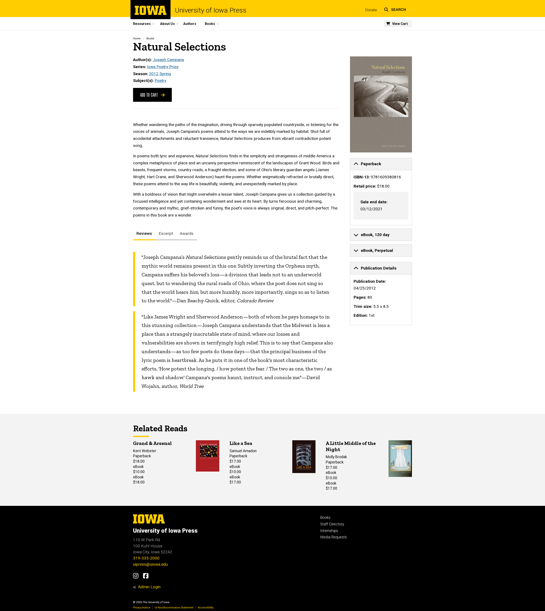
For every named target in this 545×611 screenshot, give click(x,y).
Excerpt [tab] (166, 233)
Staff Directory (332, 524)
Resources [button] (142, 24)
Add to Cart (149, 94)
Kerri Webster (144, 451)
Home (137, 38)
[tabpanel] (236, 322)
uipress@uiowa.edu (150, 564)
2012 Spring (160, 73)
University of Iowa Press (211, 10)
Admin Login (149, 586)
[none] (381, 191)
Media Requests (333, 537)
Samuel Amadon (243, 451)
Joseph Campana (168, 59)
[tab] (381, 164)
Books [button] (210, 24)
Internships (329, 531)
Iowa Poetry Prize (162, 66)
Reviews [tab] (144, 233)
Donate (371, 10)
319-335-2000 (146, 558)
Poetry (160, 80)
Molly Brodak (336, 457)
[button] (395, 9)
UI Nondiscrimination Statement (174, 607)
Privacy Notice (141, 607)
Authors (189, 24)
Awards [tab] (187, 233)
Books (150, 38)
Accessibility (206, 607)
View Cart (400, 24)
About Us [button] (167, 24)
